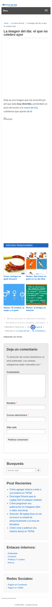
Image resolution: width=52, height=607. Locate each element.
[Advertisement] (26, 67)
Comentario (13, 372)
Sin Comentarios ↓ (39, 331)
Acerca (11, 562)
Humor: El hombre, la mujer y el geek (14, 308)
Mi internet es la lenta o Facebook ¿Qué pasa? (25, 323)
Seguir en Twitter (15, 588)
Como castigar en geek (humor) (12, 277)
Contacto (12, 556)
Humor (19, 337)
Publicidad (12, 553)
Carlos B (38, 327)
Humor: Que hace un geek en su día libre (36, 277)
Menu (5, 11)
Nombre (11, 403)
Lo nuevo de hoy (17, 23)
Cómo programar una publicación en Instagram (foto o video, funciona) (25, 507)
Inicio (6, 23)
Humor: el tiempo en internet (36, 308)
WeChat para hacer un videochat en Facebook (26, 319)
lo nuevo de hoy (29, 107)
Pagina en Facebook (17, 584)
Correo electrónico (17, 415)
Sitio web (12, 427)
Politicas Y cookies (16, 559)
